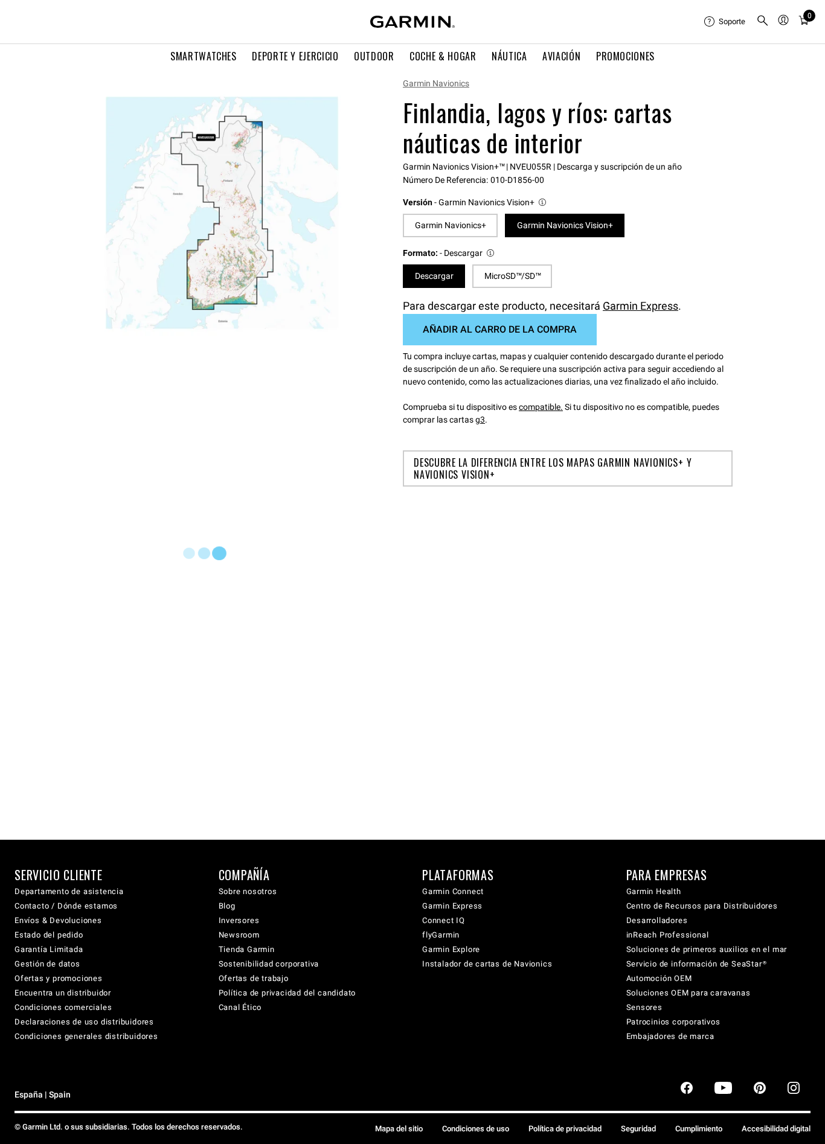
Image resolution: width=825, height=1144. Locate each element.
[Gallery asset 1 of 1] (222, 213)
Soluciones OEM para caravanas (688, 992)
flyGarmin (441, 934)
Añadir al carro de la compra (500, 329)
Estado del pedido (48, 934)
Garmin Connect (453, 891)
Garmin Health (653, 891)
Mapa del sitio (399, 1128)
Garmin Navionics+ (450, 225)
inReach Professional (667, 934)
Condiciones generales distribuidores (86, 1036)
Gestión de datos (47, 963)
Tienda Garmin (247, 949)
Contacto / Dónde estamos (66, 905)
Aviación (561, 56)
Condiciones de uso (475, 1128)
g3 (480, 419)
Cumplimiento (698, 1128)
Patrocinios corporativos (673, 1021)
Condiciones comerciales (63, 1007)
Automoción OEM (659, 978)
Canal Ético (240, 1007)
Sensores (644, 1007)
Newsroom (239, 934)
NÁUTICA (509, 56)
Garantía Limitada (48, 949)
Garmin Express (640, 305)
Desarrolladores (657, 920)
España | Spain (42, 1095)
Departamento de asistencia (69, 891)
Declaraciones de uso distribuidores (84, 1021)
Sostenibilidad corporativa (269, 963)
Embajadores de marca (670, 1036)
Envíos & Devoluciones (58, 920)
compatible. (541, 407)
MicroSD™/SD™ (512, 276)
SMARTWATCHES (203, 56)
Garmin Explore (451, 949)
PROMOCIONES (625, 56)
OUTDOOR (374, 56)
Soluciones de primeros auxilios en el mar (707, 949)
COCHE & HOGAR (442, 56)
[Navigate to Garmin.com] (412, 21)
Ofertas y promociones (58, 978)
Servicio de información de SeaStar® (696, 963)
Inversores (239, 920)
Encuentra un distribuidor (62, 992)
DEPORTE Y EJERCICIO (295, 56)
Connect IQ (443, 920)
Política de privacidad (565, 1128)
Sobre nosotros (248, 891)
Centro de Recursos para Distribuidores (702, 905)
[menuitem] (725, 21)
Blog (227, 905)
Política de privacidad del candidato (287, 992)
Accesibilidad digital (776, 1128)
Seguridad (638, 1128)
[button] (475, 202)
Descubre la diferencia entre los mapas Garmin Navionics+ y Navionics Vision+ (553, 468)
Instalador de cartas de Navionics (487, 963)
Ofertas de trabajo (254, 978)
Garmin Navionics (436, 83)
